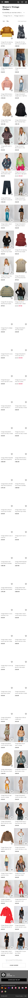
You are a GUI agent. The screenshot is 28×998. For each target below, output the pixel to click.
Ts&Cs (25, 996)
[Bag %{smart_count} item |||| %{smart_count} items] (26, 2)
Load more (14, 965)
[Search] (18, 2)
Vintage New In (8, 16)
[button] (2, 988)
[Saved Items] (22, 2)
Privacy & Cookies (19, 996)
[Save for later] (12, 38)
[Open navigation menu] (2, 2)
